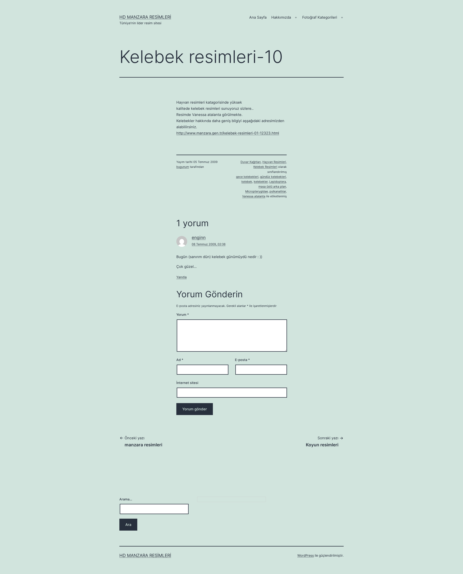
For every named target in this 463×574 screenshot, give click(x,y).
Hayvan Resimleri (274, 162)
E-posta (242, 360)
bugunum (182, 167)
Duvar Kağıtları (251, 162)
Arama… (125, 499)
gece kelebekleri (247, 176)
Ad (179, 360)
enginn (199, 237)
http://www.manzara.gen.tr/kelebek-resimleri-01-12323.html (227, 133)
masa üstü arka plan (272, 186)
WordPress (305, 555)
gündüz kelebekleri (273, 176)
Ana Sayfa (258, 17)
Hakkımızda (281, 17)
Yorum (182, 314)
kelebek (246, 181)
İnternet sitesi (187, 383)
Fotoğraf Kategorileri (319, 17)
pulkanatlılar (277, 191)
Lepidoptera (277, 181)
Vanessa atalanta (253, 196)
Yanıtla (181, 277)
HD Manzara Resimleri (145, 17)
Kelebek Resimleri (265, 167)
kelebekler (261, 181)
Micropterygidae (256, 191)
